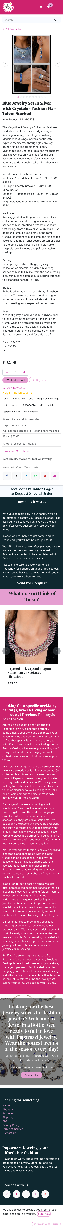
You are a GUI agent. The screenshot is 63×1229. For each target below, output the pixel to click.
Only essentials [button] (40, 1224)
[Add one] (24, 372)
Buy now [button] (41, 380)
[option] (31, 651)
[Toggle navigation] (57, 7)
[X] (16, 476)
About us (7, 1109)
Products (7, 1113)
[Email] (55, 476)
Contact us (9, 1133)
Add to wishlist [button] (16, 388)
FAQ (4, 1121)
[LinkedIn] (26, 476)
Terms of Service (12, 1129)
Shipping (7, 1117)
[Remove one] (7, 372)
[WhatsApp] (35, 476)
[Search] (56, 20)
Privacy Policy (11, 1125)
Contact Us (31, 1075)
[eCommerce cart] (40, 7)
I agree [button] (55, 1224)
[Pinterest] (45, 476)
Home (6, 1105)
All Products (13, 29)
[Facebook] (7, 476)
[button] (5, 64)
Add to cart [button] (17, 380)
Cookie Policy (43, 1214)
